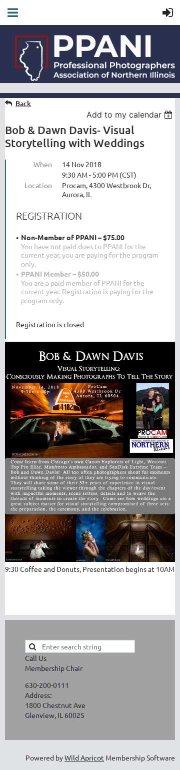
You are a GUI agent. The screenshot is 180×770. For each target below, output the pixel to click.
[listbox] (130, 115)
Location (38, 185)
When (43, 164)
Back (23, 103)
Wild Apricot (84, 757)
